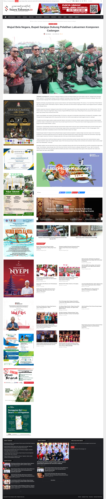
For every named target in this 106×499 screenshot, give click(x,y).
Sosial (59, 17)
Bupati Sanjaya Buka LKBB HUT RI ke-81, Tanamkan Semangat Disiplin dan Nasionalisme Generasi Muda (46, 278)
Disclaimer (91, 496)
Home (32, 21)
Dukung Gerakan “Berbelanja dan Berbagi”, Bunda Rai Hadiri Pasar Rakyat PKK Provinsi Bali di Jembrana (92, 260)
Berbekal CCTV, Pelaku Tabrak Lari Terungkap (68, 283)
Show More (53, 480)
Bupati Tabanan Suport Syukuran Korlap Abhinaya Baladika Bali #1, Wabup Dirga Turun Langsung (46, 247)
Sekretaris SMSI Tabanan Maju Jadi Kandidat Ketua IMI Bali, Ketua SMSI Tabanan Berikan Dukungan (91, 266)
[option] (69, 210)
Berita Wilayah (11, 17)
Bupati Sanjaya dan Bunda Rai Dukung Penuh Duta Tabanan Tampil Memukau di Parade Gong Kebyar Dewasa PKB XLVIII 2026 (69, 344)
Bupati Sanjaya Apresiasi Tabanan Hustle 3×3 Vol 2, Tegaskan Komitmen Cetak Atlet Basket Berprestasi (92, 326)
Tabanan (55, 23)
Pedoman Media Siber (98, 496)
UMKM (64, 17)
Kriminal (70, 17)
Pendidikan (46, 17)
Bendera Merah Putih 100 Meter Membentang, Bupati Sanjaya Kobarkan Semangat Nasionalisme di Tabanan (68, 278)
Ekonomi (25, 17)
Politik (18, 17)
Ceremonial (40, 21)
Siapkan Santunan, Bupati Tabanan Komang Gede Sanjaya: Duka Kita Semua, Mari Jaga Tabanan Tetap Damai (45, 290)
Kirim (72, 447)
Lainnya (76, 17)
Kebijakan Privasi (85, 496)
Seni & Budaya (39, 17)
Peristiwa (31, 17)
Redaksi (79, 496)
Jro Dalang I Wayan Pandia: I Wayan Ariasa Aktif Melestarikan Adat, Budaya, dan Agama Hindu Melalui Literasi (69, 307)
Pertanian (53, 17)
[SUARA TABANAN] (19, 8)
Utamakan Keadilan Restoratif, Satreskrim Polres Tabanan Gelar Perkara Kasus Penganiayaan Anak (69, 247)
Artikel (35, 21)
